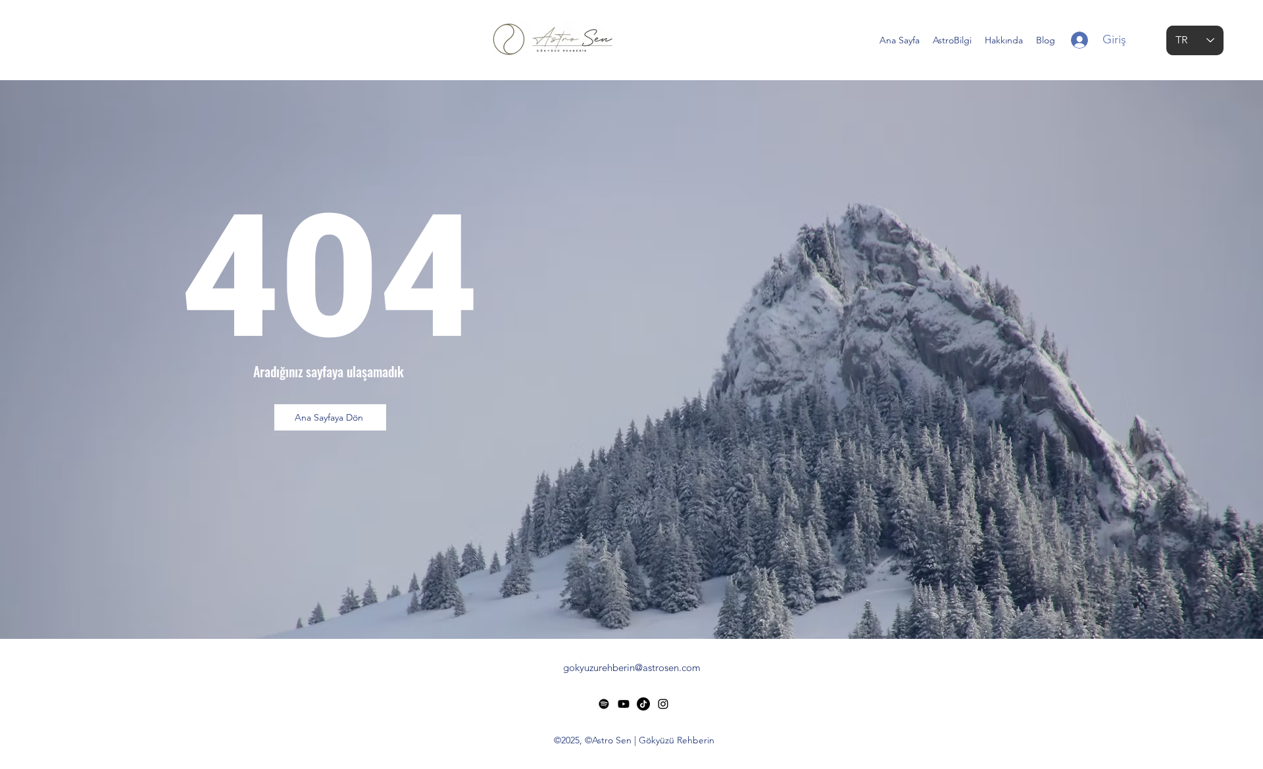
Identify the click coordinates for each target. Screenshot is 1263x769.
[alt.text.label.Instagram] (663, 704)
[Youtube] (623, 704)
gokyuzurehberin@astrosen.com (632, 667)
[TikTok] (643, 704)
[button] (952, 40)
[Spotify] (603, 704)
